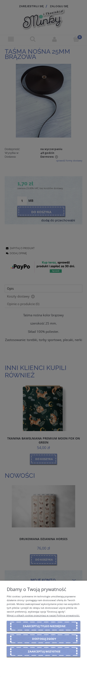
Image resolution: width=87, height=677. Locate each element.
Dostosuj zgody (44, 639)
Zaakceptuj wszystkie (44, 651)
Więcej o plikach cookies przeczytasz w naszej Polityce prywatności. (43, 615)
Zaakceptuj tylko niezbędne (44, 626)
